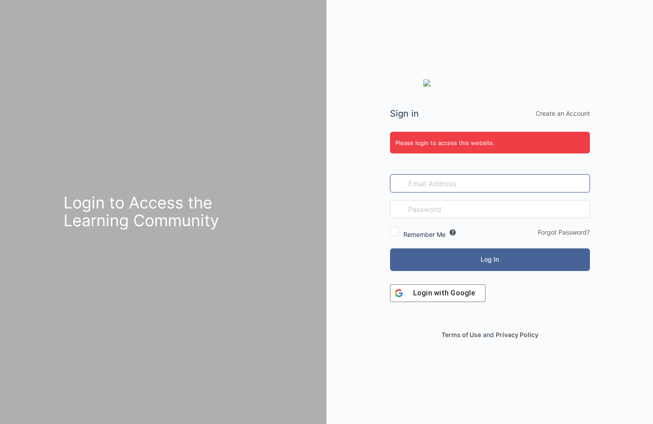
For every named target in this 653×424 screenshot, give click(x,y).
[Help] (452, 232)
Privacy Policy (517, 334)
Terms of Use (461, 334)
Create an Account (563, 113)
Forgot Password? (564, 232)
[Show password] (581, 209)
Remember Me (424, 234)
